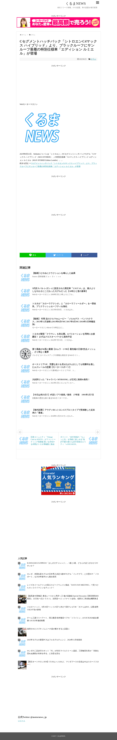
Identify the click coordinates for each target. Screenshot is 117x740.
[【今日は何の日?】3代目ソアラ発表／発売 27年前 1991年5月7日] (25, 399)
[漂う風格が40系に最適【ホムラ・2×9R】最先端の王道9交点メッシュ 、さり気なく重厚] (25, 353)
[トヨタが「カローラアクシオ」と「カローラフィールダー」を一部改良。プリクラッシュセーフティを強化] (25, 308)
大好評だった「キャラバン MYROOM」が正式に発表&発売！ (61, 379)
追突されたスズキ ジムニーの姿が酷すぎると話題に (48, 629)
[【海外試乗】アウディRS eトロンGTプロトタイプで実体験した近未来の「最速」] (25, 414)
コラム (93, 59)
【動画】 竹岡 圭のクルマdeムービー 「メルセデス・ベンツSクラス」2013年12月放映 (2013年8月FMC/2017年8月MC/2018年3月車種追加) (63, 321)
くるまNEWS (75, 3)
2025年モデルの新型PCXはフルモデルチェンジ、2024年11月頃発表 (54, 640)
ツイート (21, 721)
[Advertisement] (58, 83)
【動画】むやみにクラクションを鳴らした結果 (53, 273)
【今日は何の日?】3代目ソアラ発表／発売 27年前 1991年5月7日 (63, 395)
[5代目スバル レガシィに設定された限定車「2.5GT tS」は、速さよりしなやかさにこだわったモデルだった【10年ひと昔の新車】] (25, 293)
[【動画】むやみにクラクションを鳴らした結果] (25, 278)
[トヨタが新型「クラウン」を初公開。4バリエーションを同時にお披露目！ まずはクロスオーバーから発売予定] (25, 338)
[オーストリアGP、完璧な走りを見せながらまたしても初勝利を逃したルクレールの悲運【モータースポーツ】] (25, 369)
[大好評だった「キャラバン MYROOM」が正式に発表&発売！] (25, 384)
